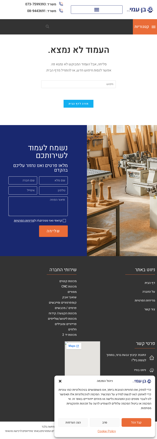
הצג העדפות (73, 422)
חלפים (72, 329)
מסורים (72, 292)
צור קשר (149, 309)
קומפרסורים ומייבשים (63, 302)
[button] (60, 381)
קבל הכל (136, 422)
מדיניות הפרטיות (24, 220)
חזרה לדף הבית (79, 104)
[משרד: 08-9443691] (61, 11)
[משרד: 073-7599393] (61, 4)
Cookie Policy (107, 431)
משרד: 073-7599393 (40, 4)
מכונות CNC (69, 286)
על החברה (148, 291)
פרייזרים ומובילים (66, 324)
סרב (104, 422)
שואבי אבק (69, 297)
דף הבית (150, 283)
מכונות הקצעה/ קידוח (63, 313)
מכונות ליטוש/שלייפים (62, 318)
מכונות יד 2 (69, 335)
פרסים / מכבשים (66, 308)
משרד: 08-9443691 (41, 11)
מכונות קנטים (68, 281)
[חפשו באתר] (47, 26)
